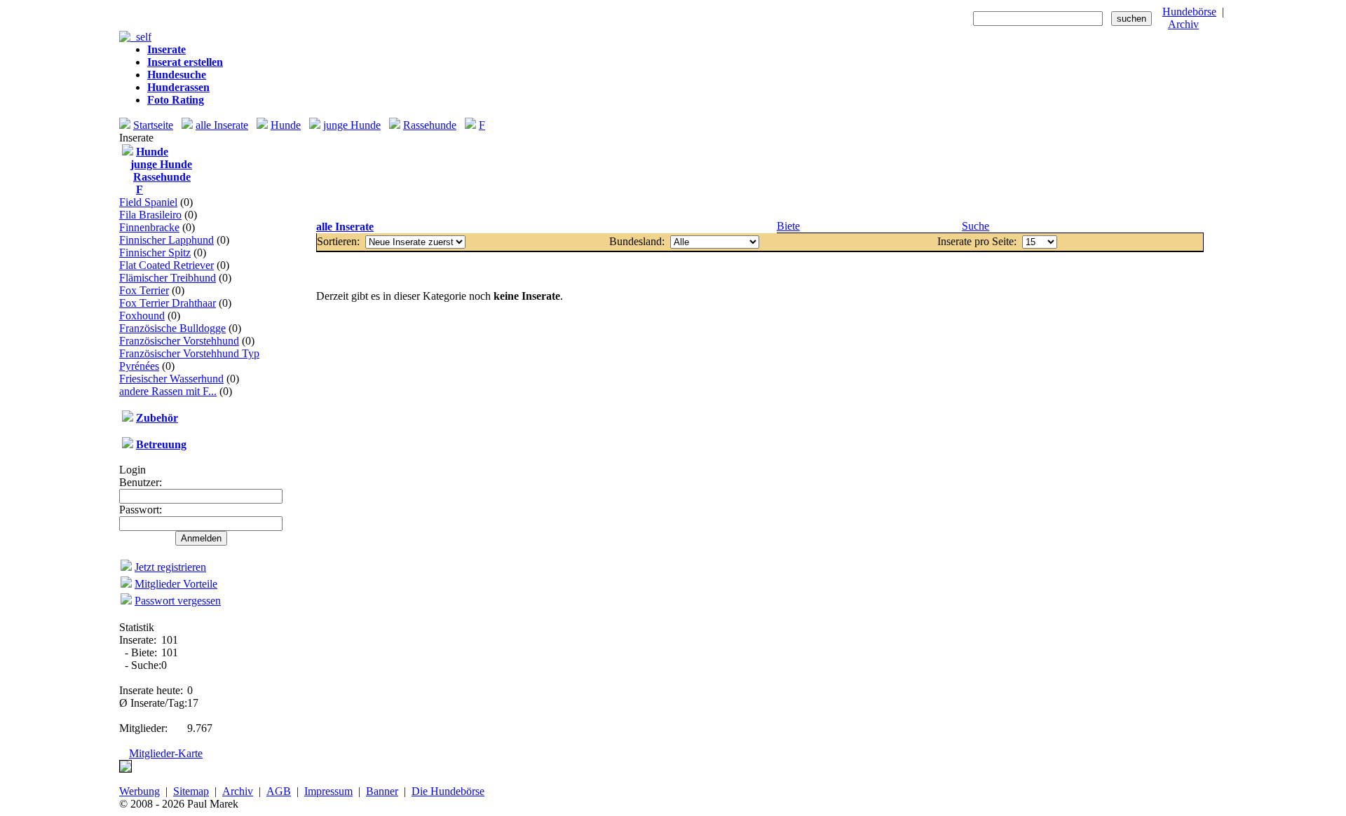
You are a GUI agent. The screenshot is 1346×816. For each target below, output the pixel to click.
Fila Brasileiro (150, 215)
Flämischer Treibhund (167, 278)
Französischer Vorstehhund (179, 341)
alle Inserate (222, 125)
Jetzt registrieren (170, 567)
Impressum (328, 791)
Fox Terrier (144, 290)
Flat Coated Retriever (166, 265)
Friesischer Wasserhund (171, 379)
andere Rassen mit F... (168, 391)
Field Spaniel (148, 202)
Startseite (153, 125)
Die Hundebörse (448, 791)
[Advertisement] (760, 175)
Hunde (286, 125)
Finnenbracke (149, 227)
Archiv (1183, 24)
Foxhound (142, 315)
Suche (975, 226)
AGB (278, 791)
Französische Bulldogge (172, 328)
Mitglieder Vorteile (176, 584)
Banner (382, 791)
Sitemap (191, 791)
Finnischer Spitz (155, 252)
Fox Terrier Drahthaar (167, 303)
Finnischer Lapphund (166, 240)
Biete (788, 226)
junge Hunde (352, 125)
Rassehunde (429, 125)
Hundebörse (1189, 12)
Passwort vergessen (178, 601)
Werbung (139, 791)
